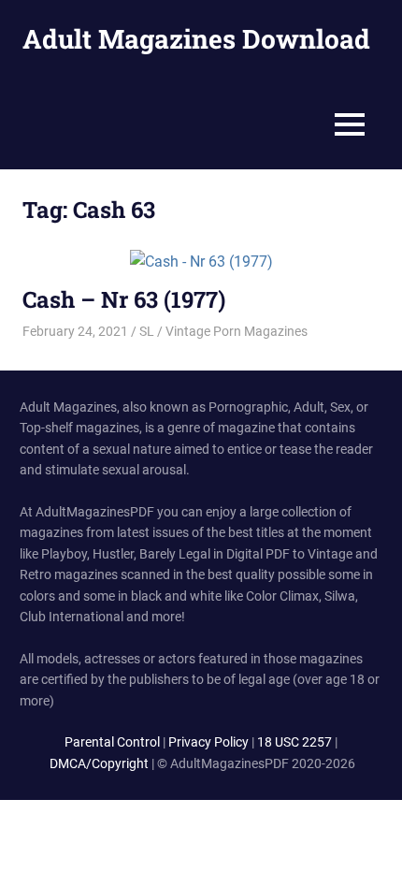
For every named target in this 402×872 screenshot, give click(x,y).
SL (146, 331)
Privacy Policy (208, 741)
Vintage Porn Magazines (236, 331)
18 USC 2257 (294, 741)
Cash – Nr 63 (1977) (123, 299)
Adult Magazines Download (196, 39)
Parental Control (112, 741)
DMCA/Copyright (99, 763)
